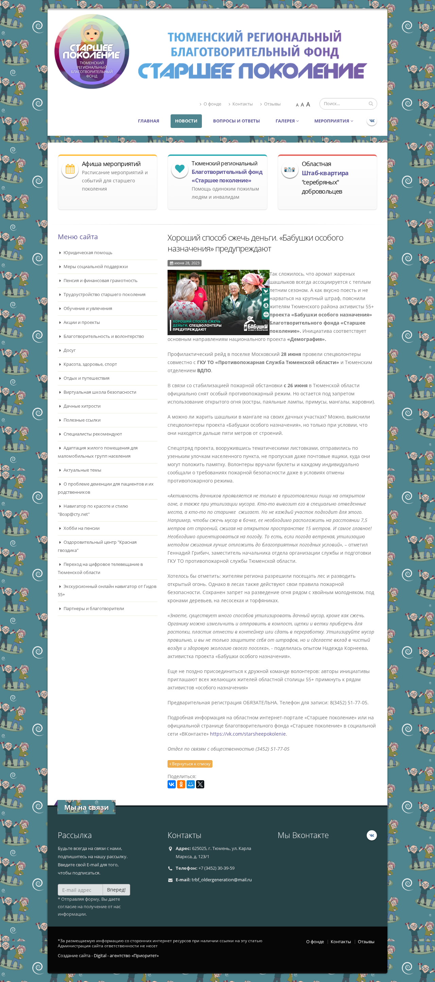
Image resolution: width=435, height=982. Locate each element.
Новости (186, 121)
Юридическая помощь (87, 253)
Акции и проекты (81, 322)
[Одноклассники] (181, 784)
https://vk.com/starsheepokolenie (248, 734)
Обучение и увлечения (87, 308)
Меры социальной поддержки (95, 266)
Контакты (242, 104)
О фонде (212, 104)
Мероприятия (332, 121)
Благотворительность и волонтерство (103, 336)
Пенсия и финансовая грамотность (100, 280)
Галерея (286, 121)
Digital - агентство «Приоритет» (126, 956)
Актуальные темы (82, 470)
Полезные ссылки (82, 420)
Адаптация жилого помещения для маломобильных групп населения (98, 452)
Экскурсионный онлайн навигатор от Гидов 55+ (107, 591)
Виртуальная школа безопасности (99, 392)
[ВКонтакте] (172, 784)
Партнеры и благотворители (93, 608)
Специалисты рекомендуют (92, 434)
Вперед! (116, 889)
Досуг (69, 350)
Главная (148, 121)
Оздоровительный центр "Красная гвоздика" (97, 546)
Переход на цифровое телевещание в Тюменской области (100, 568)
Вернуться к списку (190, 764)
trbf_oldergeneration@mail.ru (222, 880)
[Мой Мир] (191, 784)
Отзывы (272, 104)
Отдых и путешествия (86, 378)
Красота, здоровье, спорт (90, 364)
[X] (200, 784)
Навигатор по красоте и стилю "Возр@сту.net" (93, 510)
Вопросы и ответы (236, 121)
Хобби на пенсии (81, 528)
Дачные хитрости (82, 406)
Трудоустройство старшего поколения (104, 294)
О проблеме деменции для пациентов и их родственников (106, 488)
